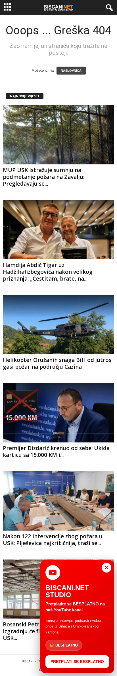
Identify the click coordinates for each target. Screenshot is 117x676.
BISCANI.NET (31, 661)
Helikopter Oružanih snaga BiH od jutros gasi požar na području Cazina (57, 363)
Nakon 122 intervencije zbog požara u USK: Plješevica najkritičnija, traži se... (53, 540)
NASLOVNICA (71, 70)
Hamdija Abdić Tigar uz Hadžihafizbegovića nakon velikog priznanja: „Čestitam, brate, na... (48, 271)
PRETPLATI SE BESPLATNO (77, 661)
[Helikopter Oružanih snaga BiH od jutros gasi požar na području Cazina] (58, 324)
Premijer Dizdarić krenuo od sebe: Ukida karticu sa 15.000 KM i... (56, 451)
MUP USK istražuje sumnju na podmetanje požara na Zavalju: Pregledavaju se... (43, 176)
